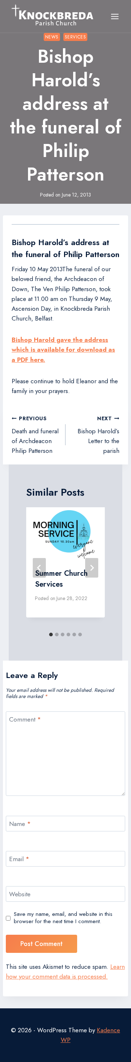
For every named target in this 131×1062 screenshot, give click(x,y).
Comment (25, 719)
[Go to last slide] (39, 568)
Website (20, 894)
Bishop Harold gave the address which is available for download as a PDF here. (63, 349)
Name (20, 824)
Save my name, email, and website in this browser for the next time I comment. (63, 918)
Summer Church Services (61, 579)
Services (75, 37)
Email (19, 859)
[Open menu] (114, 16)
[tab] (51, 634)
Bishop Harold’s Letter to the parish (98, 435)
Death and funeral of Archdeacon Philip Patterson (35, 435)
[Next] (91, 568)
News (52, 37)
